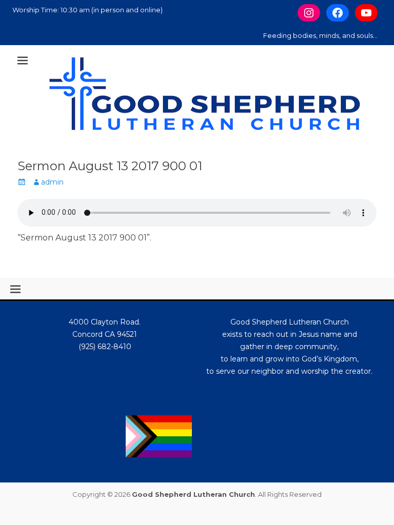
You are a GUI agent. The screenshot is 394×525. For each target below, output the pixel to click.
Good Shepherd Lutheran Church (193, 494)
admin (52, 182)
